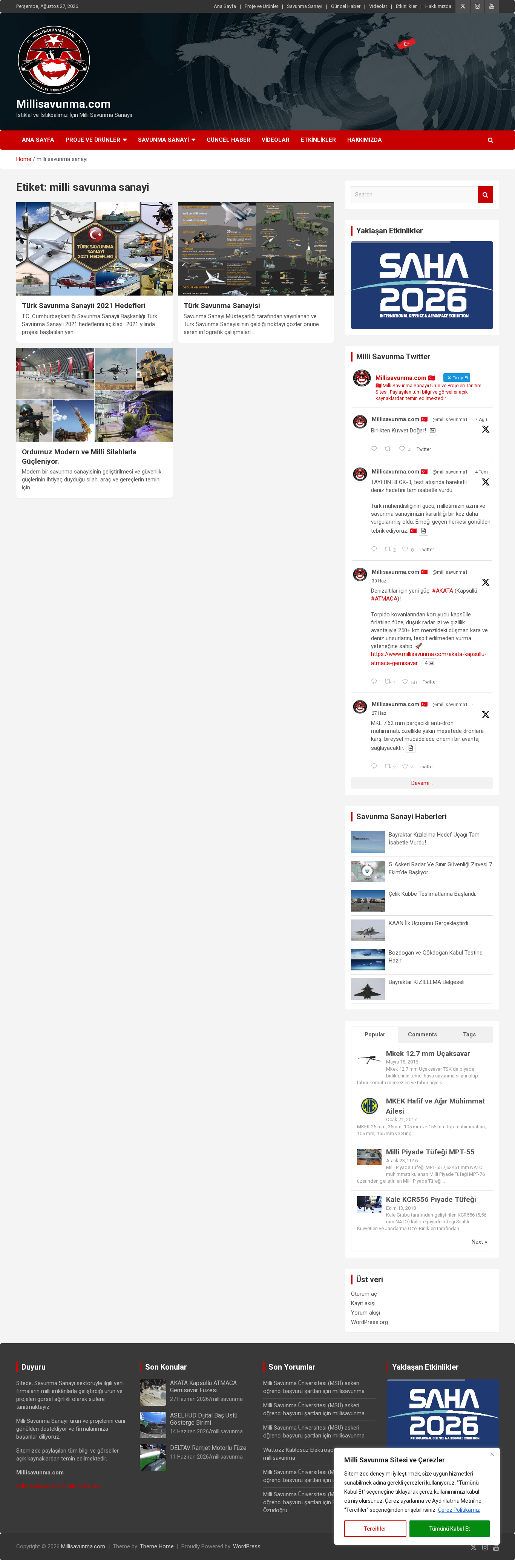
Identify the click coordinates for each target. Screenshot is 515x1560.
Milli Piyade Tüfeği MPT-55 (430, 1152)
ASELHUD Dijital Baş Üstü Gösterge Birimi (204, 1419)
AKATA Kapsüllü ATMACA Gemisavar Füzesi (203, 1386)
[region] (417, 1496)
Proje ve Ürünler (261, 6)
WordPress (247, 1546)
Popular (375, 1034)
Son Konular (166, 1367)
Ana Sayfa (225, 6)
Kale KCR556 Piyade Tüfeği (431, 1199)
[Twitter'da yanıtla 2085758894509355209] (376, 449)
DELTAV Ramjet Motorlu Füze (208, 1447)
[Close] (492, 1454)
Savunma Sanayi (304, 6)
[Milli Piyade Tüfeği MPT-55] (369, 1152)
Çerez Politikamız (459, 1510)
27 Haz (379, 713)
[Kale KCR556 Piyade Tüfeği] (369, 1200)
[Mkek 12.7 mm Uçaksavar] (369, 1054)
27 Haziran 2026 (189, 1399)
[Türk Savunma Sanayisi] (255, 249)
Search (485, 194)
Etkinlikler (406, 6)
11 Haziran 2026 (189, 1457)
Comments (422, 1034)
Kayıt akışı (363, 1303)
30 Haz (379, 581)
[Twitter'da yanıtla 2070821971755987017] (376, 767)
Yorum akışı (365, 1312)
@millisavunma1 (450, 419)
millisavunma (227, 1399)
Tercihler (375, 1529)
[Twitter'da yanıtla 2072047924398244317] (376, 682)
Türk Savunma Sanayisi (222, 305)
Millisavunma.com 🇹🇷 (400, 419)
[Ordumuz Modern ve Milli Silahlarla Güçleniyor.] (94, 395)
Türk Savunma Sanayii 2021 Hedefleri (84, 305)
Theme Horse (157, 1546)
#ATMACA (384, 598)
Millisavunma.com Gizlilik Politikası (58, 1486)
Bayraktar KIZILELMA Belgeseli (426, 982)
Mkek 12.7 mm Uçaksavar (428, 1053)
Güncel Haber (345, 6)
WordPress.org (369, 1322)
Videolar (378, 6)
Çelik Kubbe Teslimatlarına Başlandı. (432, 893)
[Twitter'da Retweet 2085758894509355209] (390, 449)
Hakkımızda (438, 6)
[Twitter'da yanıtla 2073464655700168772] (376, 550)
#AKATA (442, 590)
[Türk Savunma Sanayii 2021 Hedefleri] (94, 249)
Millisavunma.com (63, 103)
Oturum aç (364, 1293)
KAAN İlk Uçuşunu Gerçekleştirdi (428, 923)
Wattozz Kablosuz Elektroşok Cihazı (308, 1450)
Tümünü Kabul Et (449, 1529)
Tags (469, 1034)
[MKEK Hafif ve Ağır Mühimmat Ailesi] (369, 1101)
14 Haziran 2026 (189, 1431)
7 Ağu (481, 419)
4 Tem (481, 472)
